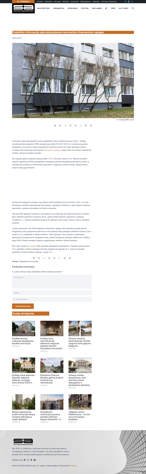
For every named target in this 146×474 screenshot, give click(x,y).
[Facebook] (24, 460)
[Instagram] (28, 460)
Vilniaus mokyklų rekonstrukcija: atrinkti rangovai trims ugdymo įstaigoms (80, 342)
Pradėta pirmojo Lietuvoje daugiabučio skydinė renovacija (23, 341)
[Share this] (60, 125)
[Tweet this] (65, 125)
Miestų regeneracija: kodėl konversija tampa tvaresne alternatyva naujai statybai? (23, 416)
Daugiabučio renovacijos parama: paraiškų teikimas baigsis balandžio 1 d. (50, 416)
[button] (132, 8)
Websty (74, 466)
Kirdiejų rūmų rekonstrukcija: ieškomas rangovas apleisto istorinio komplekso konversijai (51, 343)
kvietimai (32, 246)
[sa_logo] (23, 8)
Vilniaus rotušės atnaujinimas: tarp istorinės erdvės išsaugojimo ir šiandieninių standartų (79, 380)
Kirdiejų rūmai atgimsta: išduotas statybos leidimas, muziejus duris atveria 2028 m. (23, 379)
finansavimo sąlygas (52, 150)
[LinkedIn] (31, 460)
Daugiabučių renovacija (28, 261)
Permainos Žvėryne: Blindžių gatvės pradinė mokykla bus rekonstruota (51, 379)
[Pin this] (75, 125)
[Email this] (55, 125)
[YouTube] (35, 460)
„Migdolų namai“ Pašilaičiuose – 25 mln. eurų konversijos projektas (80, 416)
